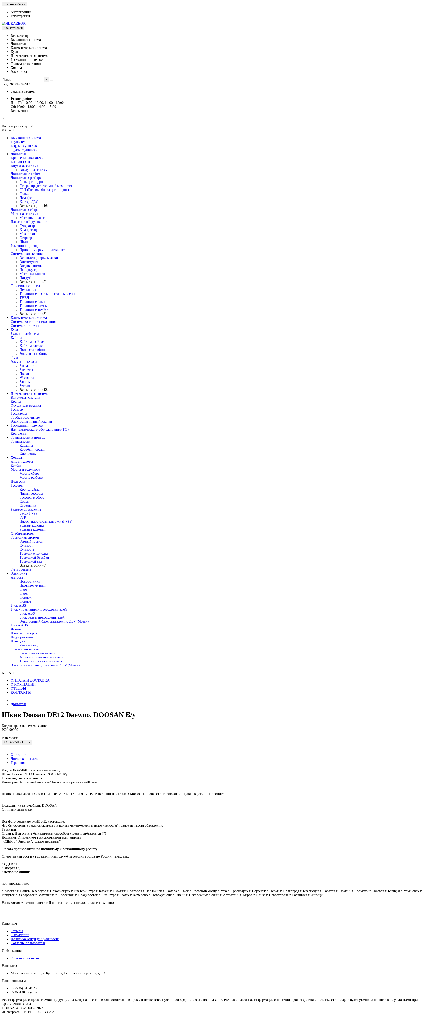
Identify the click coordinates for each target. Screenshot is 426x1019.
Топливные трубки (34, 309)
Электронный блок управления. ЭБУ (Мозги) (54, 621)
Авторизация (21, 12)
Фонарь (25, 601)
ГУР (23, 517)
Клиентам (9, 923)
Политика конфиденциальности (35, 939)
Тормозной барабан (34, 557)
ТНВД (24, 297)
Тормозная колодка (34, 553)
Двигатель (18, 154)
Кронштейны (30, 489)
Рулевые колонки (33, 529)
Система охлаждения (27, 254)
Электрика (19, 573)
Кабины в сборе (32, 341)
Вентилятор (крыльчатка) (39, 258)
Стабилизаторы (22, 533)
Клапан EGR (20, 162)
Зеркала (25, 385)
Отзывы (17, 931)
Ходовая (17, 457)
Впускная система (24, 166)
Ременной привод (24, 246)
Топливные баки (32, 301)
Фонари (26, 597)
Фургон (16, 357)
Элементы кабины (33, 353)
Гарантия (18, 763)
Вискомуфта (29, 262)
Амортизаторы (22, 461)
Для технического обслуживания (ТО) (40, 429)
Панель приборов (24, 633)
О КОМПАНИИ (23, 684)
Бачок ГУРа (28, 513)
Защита (25, 381)
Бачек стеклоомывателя (37, 653)
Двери (24, 373)
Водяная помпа (31, 266)
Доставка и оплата (25, 759)
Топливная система (25, 285)
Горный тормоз (31, 541)
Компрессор (29, 230)
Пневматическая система (30, 393)
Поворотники (30, 581)
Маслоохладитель (33, 274)
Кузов (15, 329)
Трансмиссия (20, 441)
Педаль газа (28, 289)
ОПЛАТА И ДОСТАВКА (30, 680)
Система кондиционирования (33, 321)
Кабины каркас (31, 345)
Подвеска (18, 481)
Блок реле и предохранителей (42, 617)
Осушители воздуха (26, 405)
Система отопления (25, 325)
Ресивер (17, 409)
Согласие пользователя (28, 943)
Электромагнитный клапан (31, 421)
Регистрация (20, 16)
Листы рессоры (31, 493)
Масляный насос (32, 218)
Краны (16, 401)
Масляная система (24, 214)
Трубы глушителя (24, 150)
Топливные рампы (34, 305)
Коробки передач (32, 449)
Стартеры (27, 238)
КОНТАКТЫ (21, 692)
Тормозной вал (31, 561)
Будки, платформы (25, 333)
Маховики (27, 234)
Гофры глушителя (24, 146)
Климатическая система (29, 317)
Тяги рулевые (21, 569)
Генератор (27, 226)
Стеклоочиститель (25, 649)
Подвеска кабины (33, 349)
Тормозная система (25, 537)
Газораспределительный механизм (46, 186)
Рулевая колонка (32, 525)
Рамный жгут (30, 645)
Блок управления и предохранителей (39, 609)
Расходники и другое (27, 425)
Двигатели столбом (25, 174)
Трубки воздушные (25, 417)
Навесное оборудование (29, 222)
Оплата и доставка (25, 958)
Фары (24, 593)
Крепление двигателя (27, 158)
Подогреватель (22, 637)
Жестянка (27, 377)
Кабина (16, 337)
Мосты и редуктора (25, 469)
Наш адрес (10, 965)
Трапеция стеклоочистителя (41, 661)
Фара (23, 589)
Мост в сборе (29, 473)
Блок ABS (18, 605)
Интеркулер (28, 270)
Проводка (18, 641)
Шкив (24, 242)
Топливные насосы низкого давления (48, 293)
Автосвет (18, 577)
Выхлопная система (26, 138)
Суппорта (27, 549)
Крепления (19, 433)
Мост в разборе (31, 477)
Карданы (26, 445)
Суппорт (26, 545)
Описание (18, 755)
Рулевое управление (26, 509)
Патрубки (27, 278)
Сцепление (28, 453)
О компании (20, 935)
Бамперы (26, 369)
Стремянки (28, 505)
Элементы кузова (24, 361)
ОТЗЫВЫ (18, 688)
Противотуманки (33, 585)
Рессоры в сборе (32, 497)
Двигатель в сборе (24, 210)
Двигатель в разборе (26, 178)
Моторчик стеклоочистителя (41, 657)
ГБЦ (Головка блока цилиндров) (44, 190)
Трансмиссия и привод (28, 437)
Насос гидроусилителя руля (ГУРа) (46, 521)
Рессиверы (19, 413)
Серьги (25, 501)
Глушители (19, 142)
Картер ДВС (29, 202)
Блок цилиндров (32, 182)
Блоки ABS (19, 625)
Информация (12, 950)
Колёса (16, 465)
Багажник (27, 365)
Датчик (16, 629)
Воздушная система (34, 170)
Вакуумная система (25, 397)
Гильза (25, 194)
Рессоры (17, 485)
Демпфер (26, 198)
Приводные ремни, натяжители (43, 250)
